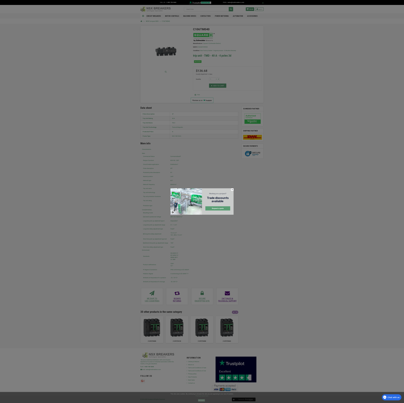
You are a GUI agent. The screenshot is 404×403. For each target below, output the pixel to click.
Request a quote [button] (218, 208)
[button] (232, 189)
